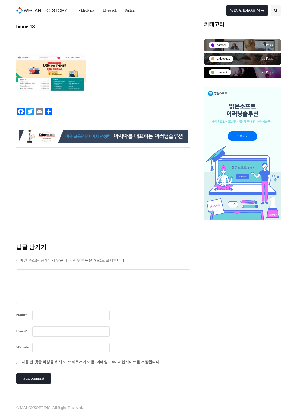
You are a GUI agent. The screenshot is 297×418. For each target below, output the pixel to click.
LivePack (110, 10)
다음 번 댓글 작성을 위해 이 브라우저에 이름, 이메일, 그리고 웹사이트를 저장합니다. (91, 362)
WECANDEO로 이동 (247, 10)
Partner (130, 10)
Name (21, 315)
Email (21, 331)
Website (22, 347)
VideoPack (86, 10)
